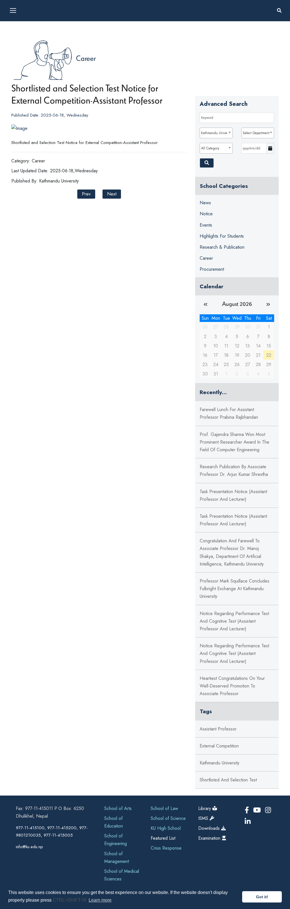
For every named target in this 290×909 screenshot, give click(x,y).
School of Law (164, 808)
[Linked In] (248, 821)
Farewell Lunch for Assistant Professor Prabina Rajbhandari (229, 413)
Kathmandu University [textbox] (216, 133)
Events (206, 225)
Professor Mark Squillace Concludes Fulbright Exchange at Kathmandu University (234, 588)
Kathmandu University (219, 763)
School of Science (168, 818)
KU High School (166, 828)
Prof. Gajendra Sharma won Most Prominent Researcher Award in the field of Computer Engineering (234, 442)
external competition (219, 746)
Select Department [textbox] (256, 133)
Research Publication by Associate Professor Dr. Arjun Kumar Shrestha (234, 470)
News (205, 202)
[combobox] (216, 133)
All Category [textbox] (210, 148)
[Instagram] (268, 810)
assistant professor (218, 729)
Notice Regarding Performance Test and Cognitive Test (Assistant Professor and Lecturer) (234, 621)
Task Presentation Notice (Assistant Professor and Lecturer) (233, 495)
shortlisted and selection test (228, 780)
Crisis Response (166, 848)
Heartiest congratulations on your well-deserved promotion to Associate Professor (232, 686)
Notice (206, 213)
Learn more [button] (100, 900)
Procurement (212, 269)
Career (86, 58)
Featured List (163, 838)
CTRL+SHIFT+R (70, 900)
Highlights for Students (222, 236)
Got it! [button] (262, 897)
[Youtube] (258, 810)
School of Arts (118, 808)
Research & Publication (222, 247)
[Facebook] (248, 810)
